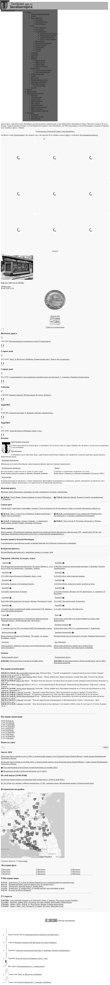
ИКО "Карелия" (37, 109)
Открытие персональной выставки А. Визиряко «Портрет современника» (43, 950)
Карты (57, 468)
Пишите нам (35, 118)
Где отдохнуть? (41, 45)
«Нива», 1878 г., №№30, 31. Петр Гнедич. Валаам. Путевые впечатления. (36, 904)
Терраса (38, 49)
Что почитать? (40, 31)
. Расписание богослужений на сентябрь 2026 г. (22, 661)
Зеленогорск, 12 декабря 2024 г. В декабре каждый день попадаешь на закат (36, 888)
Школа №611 (40, 64)
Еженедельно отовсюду (39, 111)
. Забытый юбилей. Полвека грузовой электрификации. (79, 497)
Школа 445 (20, 681)
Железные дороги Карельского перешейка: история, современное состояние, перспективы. (34, 492)
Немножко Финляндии (10, 460)
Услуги (38, 51)
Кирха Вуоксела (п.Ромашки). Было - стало (32, 958)
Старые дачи (35, 99)
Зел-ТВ (33, 88)
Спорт (33, 76)
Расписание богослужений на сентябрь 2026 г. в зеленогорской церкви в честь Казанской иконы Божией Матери (42, 762)
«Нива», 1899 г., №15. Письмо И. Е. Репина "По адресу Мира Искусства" (37, 906)
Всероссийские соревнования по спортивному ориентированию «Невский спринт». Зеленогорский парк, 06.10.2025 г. (24, 620)
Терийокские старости (48, 35)
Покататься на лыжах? (43, 43)
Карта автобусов (41, 22)
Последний (23, 861)
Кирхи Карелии (37, 105)
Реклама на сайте (37, 117)
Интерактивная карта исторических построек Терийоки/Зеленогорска (79, 636)
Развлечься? (39, 47)
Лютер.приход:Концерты (25, 688)
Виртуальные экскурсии (20, 442)
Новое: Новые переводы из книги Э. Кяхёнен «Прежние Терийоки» (24, 473)
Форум (29, 89)
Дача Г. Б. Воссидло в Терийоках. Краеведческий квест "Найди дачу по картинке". (39, 359)
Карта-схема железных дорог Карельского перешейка (73, 648)
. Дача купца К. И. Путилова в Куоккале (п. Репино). (78, 521)
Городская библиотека (43, 70)
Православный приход (39, 80)
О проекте (35, 115)
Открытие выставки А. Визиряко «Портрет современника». (31, 413)
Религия (11, 721)
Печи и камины (37, 101)
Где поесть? (39, 30)
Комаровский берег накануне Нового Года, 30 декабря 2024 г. (31, 884)
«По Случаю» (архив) (48, 39)
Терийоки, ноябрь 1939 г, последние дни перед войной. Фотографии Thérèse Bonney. (41, 902)
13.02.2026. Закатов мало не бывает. (14, 592)
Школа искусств (41, 66)
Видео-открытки (8, 632)
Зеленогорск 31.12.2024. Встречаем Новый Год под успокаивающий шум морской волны (41, 882)
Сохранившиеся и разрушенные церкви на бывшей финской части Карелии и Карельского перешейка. (38, 543)
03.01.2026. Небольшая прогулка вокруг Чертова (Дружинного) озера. (26, 601)
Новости (34, 57)
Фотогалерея (31, 91)
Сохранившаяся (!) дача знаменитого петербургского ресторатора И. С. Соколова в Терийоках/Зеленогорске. (49, 377)
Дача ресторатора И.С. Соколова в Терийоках (34, 982)
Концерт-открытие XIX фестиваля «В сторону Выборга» (36, 942)
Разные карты (40, 24)
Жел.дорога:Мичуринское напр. (28, 673)
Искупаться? (40, 41)
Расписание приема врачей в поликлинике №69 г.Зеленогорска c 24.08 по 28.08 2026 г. (33, 779)
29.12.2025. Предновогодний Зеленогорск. (69, 601)
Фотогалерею (19, 135)
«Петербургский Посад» (49, 33)
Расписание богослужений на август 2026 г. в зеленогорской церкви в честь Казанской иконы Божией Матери (41, 756)
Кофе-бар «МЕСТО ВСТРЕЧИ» (12, 283)
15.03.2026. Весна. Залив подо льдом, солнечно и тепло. (74, 584)
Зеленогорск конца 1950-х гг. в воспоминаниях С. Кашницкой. (77, 628)
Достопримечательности (40, 14)
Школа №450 (40, 62)
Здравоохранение (37, 74)
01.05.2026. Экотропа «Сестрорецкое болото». (18, 584)
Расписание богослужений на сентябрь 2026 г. (42, 934)
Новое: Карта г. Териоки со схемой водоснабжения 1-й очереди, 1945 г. (79, 473)
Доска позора (40, 86)
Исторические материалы (11, 468)
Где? (32, 26)
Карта (33, 16)
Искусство (35, 78)
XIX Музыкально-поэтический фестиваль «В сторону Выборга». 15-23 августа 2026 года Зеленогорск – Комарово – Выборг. (27, 567)
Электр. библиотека (47, 37)
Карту (68, 135)
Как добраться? (36, 18)
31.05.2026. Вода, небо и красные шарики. (69, 576)
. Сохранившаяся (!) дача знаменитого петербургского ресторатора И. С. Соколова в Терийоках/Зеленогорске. (78, 515)
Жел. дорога (35, 103)
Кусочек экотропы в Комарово (20, 890)
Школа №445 (40, 60)
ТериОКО (34, 55)
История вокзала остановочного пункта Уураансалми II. (30, 341)
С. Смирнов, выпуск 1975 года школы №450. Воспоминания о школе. (26, 628)
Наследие (5, 642)
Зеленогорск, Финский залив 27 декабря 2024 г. (26, 886)
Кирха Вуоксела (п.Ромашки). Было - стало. (26, 431)
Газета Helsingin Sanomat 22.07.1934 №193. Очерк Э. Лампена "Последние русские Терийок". (44, 900)
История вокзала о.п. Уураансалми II (30, 966)
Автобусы (39, 20)
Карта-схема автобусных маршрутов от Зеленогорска (73, 646)
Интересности (16, 451)
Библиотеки (35, 68)
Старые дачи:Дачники (24, 677)
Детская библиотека (42, 72)
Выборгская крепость (39, 107)
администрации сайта (62, 925)
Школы (34, 59)
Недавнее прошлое (62, 625)
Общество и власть (38, 84)
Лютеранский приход (39, 82)
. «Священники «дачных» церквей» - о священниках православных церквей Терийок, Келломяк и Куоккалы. (24, 522)
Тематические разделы (35, 93)
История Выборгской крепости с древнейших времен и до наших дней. (27, 552)
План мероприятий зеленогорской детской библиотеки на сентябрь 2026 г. (30, 767)
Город (29, 12)
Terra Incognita (36, 97)
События (34, 53)
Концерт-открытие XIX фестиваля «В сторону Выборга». (30, 395)
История (34, 95)
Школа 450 (20, 685)
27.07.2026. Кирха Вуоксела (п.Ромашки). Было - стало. (21, 576)
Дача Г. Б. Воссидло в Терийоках (30, 974)
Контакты (30, 113)
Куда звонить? (40, 28)
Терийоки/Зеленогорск (63, 632)
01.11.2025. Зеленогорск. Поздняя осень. (68, 609)
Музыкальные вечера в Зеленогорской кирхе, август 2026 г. (25, 771)
